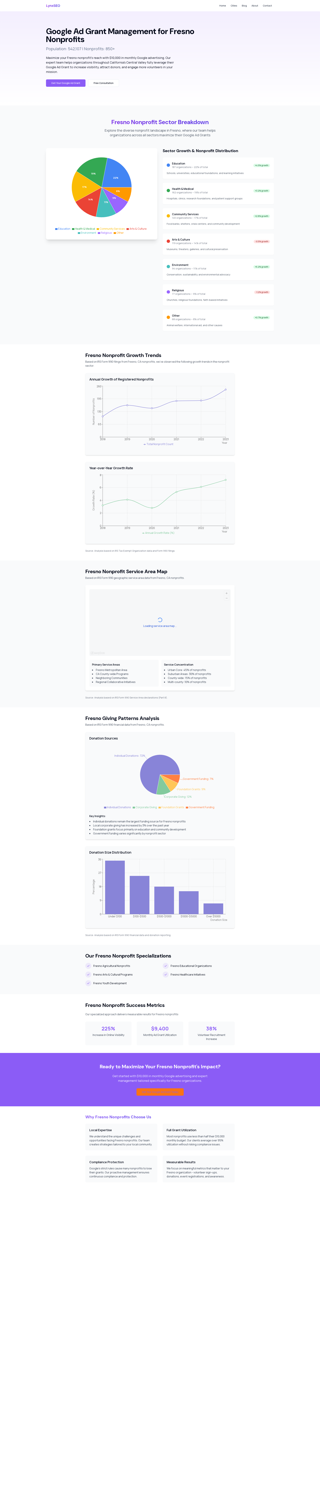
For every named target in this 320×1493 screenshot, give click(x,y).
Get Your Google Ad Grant (65, 83)
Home (222, 5)
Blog (244, 5)
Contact (267, 5)
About (255, 5)
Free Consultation (104, 83)
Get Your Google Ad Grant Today (160, 1091)
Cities (234, 5)
